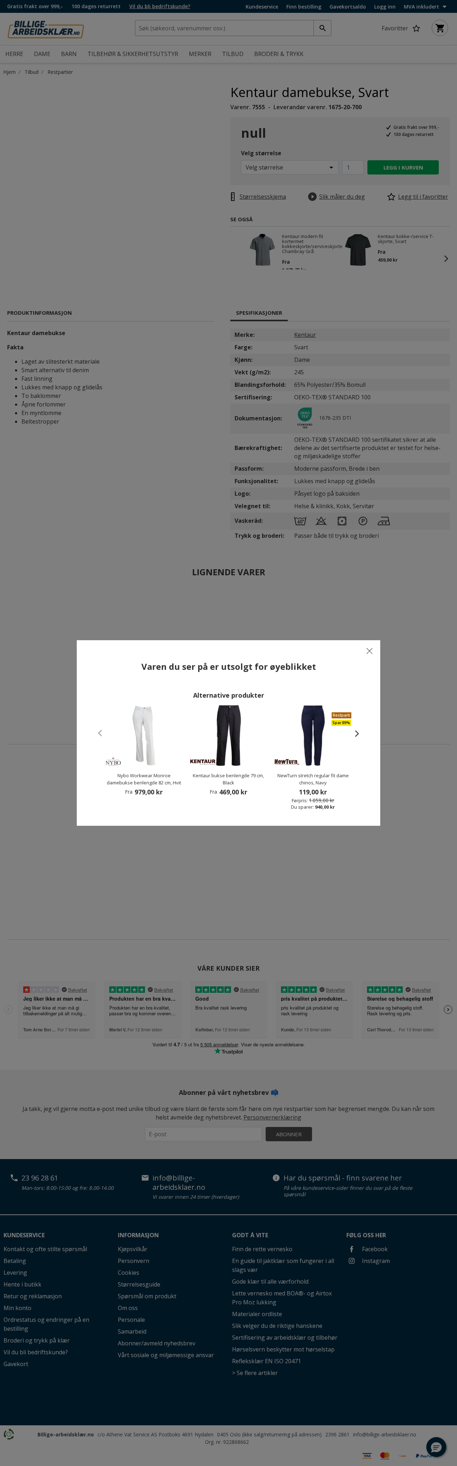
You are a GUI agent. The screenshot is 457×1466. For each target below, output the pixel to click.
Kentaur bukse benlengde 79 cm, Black (228, 779)
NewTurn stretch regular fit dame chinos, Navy (313, 779)
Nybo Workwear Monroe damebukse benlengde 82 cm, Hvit (144, 779)
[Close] (369, 651)
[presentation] (353, 733)
